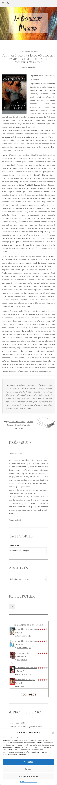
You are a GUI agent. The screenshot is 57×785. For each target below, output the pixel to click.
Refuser (28, 769)
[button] (53, 732)
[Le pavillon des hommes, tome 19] (12, 631)
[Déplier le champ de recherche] (12, 606)
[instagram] (3, 3)
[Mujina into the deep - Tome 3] (12, 681)
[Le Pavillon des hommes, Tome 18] (12, 643)
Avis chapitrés (28, 67)
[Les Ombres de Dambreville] (12, 655)
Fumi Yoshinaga (24, 636)
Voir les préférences (28, 776)
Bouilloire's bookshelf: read (28, 625)
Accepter (28, 762)
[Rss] (8, 3)
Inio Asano (21, 686)
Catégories (14, 545)
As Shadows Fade (17, 422)
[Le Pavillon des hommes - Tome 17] (12, 669)
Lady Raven (22, 660)
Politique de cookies (28, 782)
